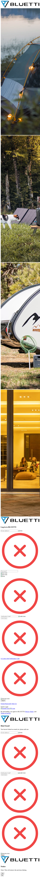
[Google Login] (5, 708)
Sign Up (14, 703)
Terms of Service (6, 713)
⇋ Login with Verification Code (10, 658)
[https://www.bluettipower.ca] (20, 7)
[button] (4, 618)
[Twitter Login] (12, 708)
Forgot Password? (6, 703)
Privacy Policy (29, 711)
